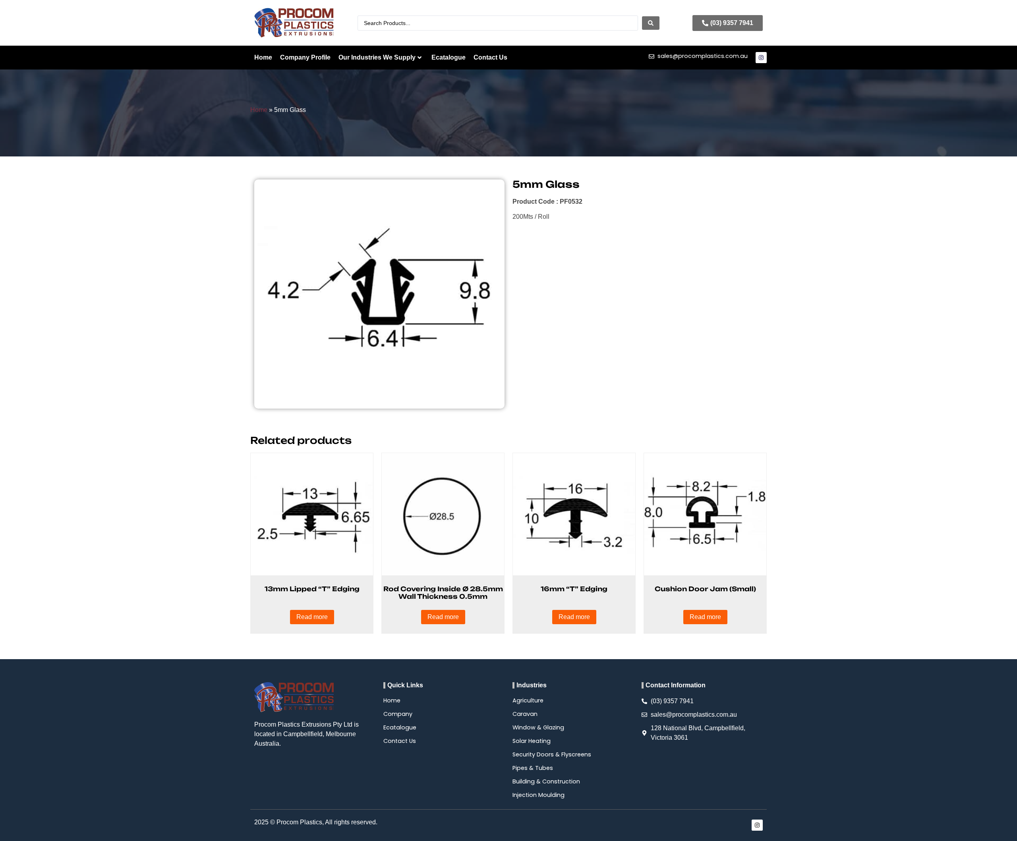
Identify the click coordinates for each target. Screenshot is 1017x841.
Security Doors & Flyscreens (551, 754)
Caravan (525, 714)
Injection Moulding (538, 795)
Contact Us (490, 57)
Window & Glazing (538, 727)
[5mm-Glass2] (379, 294)
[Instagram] (761, 57)
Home (263, 57)
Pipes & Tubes (532, 768)
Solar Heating (531, 741)
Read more (312, 616)
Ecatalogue (448, 57)
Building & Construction (546, 781)
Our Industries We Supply (377, 57)
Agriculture (527, 700)
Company (397, 714)
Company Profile (305, 57)
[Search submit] (650, 23)
